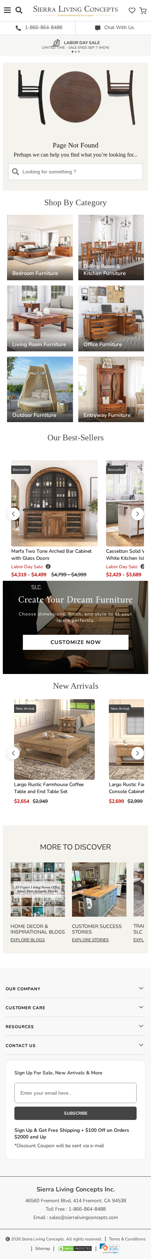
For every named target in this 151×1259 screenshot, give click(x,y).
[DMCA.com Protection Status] (74, 1248)
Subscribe (75, 1113)
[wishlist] (132, 10)
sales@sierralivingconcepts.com (83, 1217)
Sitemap (42, 1248)
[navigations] (7, 10)
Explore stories (90, 940)
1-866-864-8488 (43, 27)
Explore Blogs (28, 940)
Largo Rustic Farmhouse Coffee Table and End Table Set (49, 788)
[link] (109, 1248)
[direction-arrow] (13, 514)
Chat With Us (118, 27)
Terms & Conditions (127, 1239)
